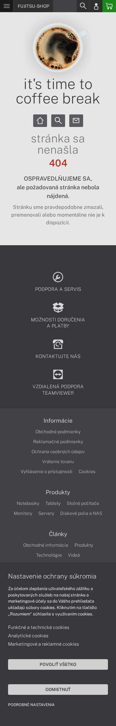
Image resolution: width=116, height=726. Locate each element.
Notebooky (28, 503)
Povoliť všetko (58, 664)
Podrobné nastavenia (31, 705)
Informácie (58, 421)
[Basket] (109, 6)
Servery (46, 513)
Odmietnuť (58, 689)
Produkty (58, 492)
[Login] (96, 6)
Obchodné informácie (45, 545)
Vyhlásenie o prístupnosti (46, 471)
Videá (74, 555)
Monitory (23, 513)
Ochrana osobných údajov (58, 451)
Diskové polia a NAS (81, 513)
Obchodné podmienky (58, 431)
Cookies (87, 471)
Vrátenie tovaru (58, 461)
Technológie (49, 555)
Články (58, 534)
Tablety (53, 503)
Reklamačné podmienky (58, 441)
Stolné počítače (83, 503)
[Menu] (6, 6)
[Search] (82, 6)
